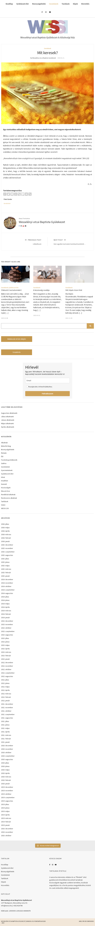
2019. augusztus (7, 801)
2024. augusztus (7, 593)
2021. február (6, 739)
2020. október (6, 752)
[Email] (26, 194)
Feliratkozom (47, 393)
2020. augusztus (7, 759)
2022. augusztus (7, 676)
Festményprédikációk (9, 460)
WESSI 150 (5, 508)
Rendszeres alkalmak (9, 498)
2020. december (7, 745)
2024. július (5, 597)
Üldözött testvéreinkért (11, 290)
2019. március (6, 818)
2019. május (5, 811)
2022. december (7, 662)
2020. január (5, 784)
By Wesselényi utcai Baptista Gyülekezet (43, 58)
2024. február (6, 614)
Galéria (3, 463)
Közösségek (6, 487)
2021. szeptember (8, 714)
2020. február (6, 780)
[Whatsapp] (15, 194)
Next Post (70, 242)
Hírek (3, 477)
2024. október (6, 586)
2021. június (5, 725)
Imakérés (17, 352)
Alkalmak (4, 442)
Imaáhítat (4, 481)
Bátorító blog (6, 446)
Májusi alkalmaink (7, 423)
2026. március (6, 534)
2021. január (5, 742)
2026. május (5, 527)
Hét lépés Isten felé (73, 290)
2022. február (6, 697)
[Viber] (19, 194)
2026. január (5, 541)
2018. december (7, 828)
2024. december (7, 579)
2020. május (5, 770)
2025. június (5, 562)
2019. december (7, 787)
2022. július (5, 680)
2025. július (5, 559)
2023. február (6, 655)
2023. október (6, 628)
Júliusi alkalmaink (7, 416)
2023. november (7, 624)
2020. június (5, 766)
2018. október (6, 835)
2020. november (7, 749)
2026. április (5, 531)
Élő (2, 456)
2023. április (5, 649)
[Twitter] (8, 194)
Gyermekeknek (6, 470)
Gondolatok (53, 4)
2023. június (5, 642)
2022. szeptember (8, 673)
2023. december (7, 621)
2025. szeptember (8, 552)
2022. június (5, 683)
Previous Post (34, 242)
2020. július (5, 763)
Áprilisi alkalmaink (7, 427)
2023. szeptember (8, 631)
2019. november (7, 790)
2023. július (5, 638)
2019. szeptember (8, 797)
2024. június (5, 600)
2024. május (5, 604)
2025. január (5, 576)
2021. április (5, 732)
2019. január (5, 825)
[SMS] (22, 194)
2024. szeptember (8, 590)
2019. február (6, 822)
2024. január (5, 617)
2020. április (5, 773)
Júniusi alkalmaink (7, 420)
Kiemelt (4, 484)
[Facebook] (4, 194)
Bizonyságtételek (39, 4)
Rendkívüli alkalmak (8, 494)
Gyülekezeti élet (22, 4)
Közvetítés (85, 4)
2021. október (6, 711)
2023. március (6, 652)
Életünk (4, 453)
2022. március (6, 694)
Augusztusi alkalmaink (9, 413)
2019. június (5, 808)
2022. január (5, 700)
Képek (75, 4)
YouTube (55, 864)
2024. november (7, 583)
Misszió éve (5, 491)
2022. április (5, 690)
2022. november (7, 666)
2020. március (6, 777)
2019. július (5, 804)
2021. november (7, 707)
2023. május (5, 645)
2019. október (6, 794)
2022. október (6, 669)
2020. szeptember (8, 756)
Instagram (52, 864)
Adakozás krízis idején (16, 339)
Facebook (49, 864)
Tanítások (66, 4)
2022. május (5, 687)
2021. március (6, 735)
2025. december (7, 545)
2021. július (5, 721)
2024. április (5, 607)
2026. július (5, 524)
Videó (3, 505)
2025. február (6, 572)
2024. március (6, 610)
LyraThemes (90, 921)
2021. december (7, 704)
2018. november (7, 832)
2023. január (5, 659)
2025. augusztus (7, 555)
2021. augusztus (7, 718)
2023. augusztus (7, 635)
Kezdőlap (9, 4)
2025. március (6, 569)
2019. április (5, 815)
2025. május (5, 565)
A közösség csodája (41, 290)
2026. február (6, 538)
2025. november (7, 548)
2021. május (5, 728)
